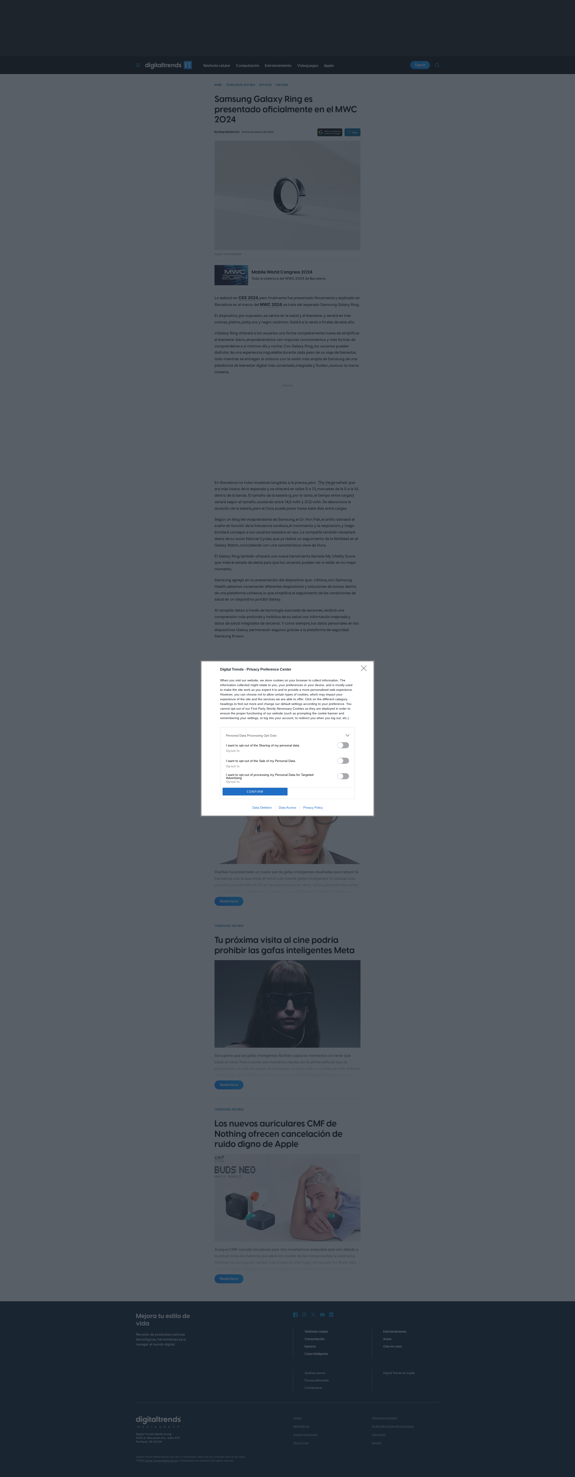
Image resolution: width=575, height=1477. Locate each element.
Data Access (287, 807)
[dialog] (287, 738)
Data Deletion (262, 807)
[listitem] (287, 735)
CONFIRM (255, 791)
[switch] (343, 745)
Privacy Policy (313, 807)
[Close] (365, 669)
